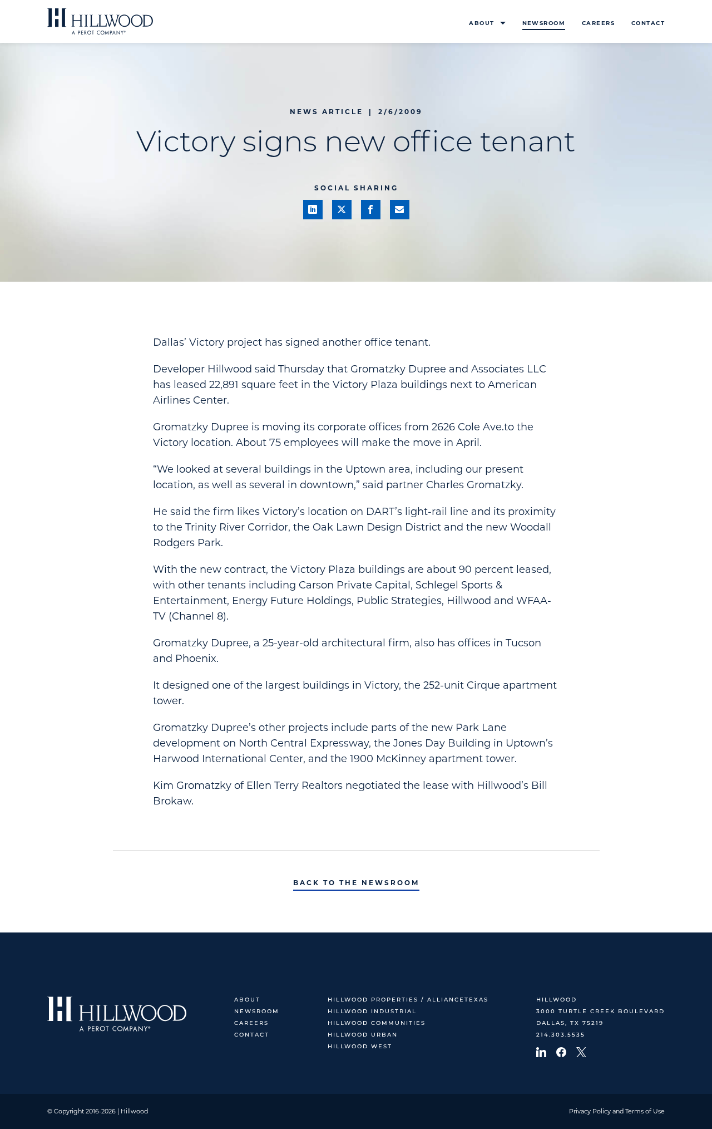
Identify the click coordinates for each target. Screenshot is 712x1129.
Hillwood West (360, 1047)
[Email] (399, 209)
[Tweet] (342, 209)
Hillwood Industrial (372, 1012)
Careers (598, 23)
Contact (648, 23)
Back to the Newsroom (356, 882)
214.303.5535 (560, 1035)
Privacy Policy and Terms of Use (617, 1111)
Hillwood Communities (377, 1023)
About (481, 23)
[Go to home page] (100, 21)
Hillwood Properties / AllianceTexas (408, 1000)
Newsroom (543, 23)
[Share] (313, 209)
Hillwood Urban (363, 1035)
